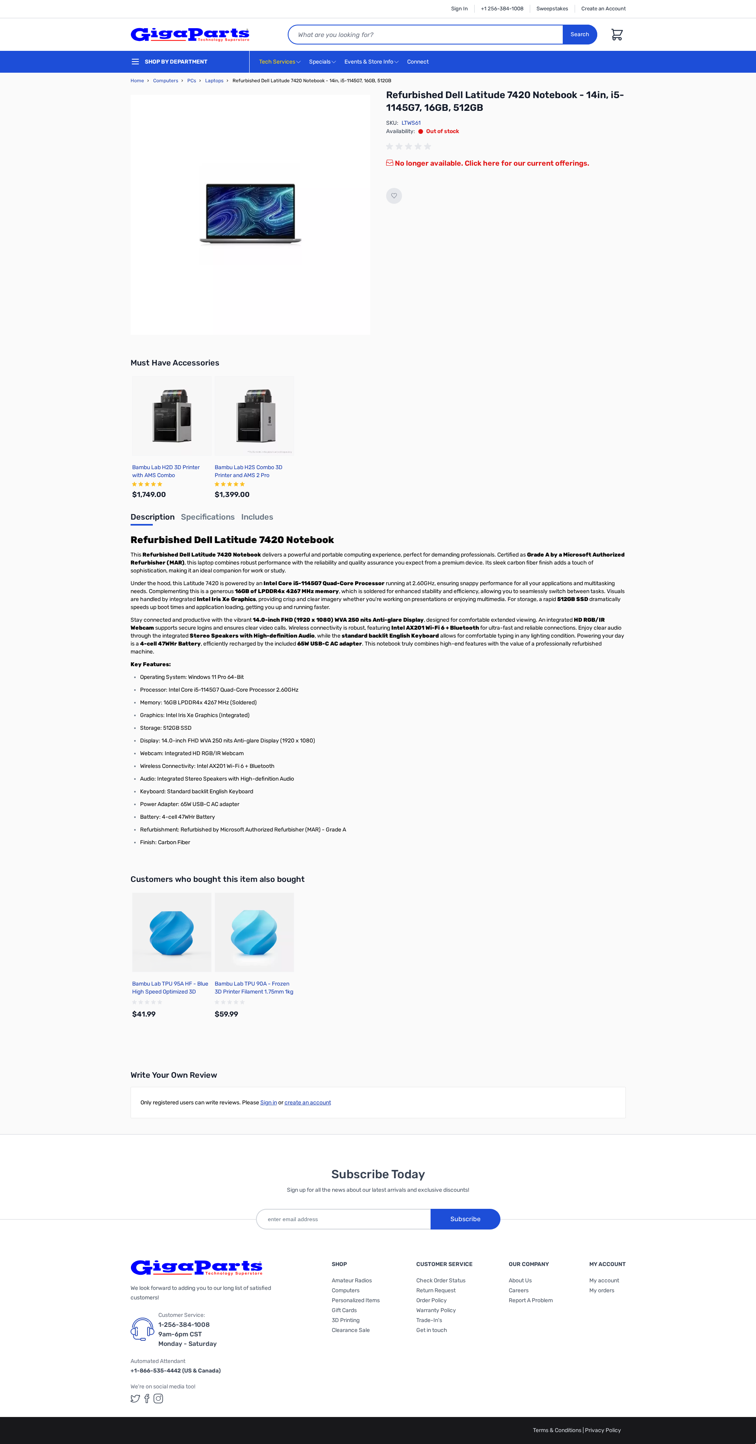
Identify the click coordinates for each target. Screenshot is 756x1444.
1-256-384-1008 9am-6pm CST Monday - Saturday (187, 1334)
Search (580, 34)
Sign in (268, 1102)
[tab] (153, 519)
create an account (308, 1102)
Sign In (459, 9)
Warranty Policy (436, 1310)
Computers (165, 80)
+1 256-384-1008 (502, 9)
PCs (191, 80)
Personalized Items (356, 1300)
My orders (601, 1290)
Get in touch (431, 1330)
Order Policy (431, 1300)
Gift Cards (344, 1310)
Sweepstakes (552, 9)
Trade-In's (429, 1320)
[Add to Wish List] (394, 196)
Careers (519, 1290)
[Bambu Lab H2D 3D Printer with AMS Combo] (172, 416)
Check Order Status (441, 1280)
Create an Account (603, 9)
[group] (410, 146)
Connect (418, 61)
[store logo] (190, 34)
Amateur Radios (352, 1280)
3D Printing (346, 1320)
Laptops (214, 80)
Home (137, 80)
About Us (520, 1280)
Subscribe (465, 1219)
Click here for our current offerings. (527, 163)
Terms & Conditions (558, 1430)
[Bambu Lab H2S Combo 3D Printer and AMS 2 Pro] (254, 416)
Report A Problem (531, 1300)
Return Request (436, 1290)
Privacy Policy (603, 1430)
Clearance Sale (351, 1330)
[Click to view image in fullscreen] (250, 215)
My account (604, 1280)
